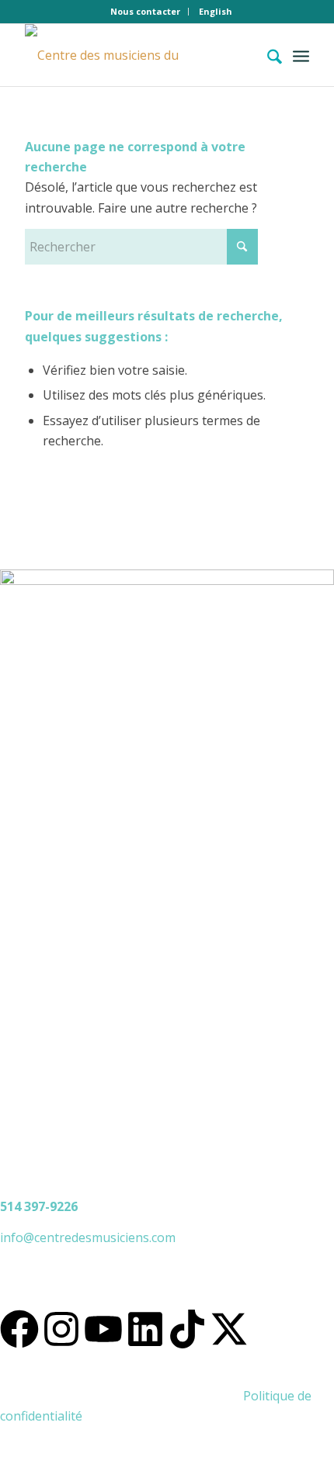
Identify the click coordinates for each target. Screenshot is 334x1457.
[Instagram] (61, 1329)
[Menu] (301, 55)
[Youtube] (103, 1329)
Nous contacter (145, 11)
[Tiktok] (187, 1329)
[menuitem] (146, 12)
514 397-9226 (39, 1206)
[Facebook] (19, 1329)
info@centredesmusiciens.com (88, 1237)
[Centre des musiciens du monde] (138, 55)
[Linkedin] (145, 1329)
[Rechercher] (267, 55)
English (215, 11)
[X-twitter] (229, 1329)
